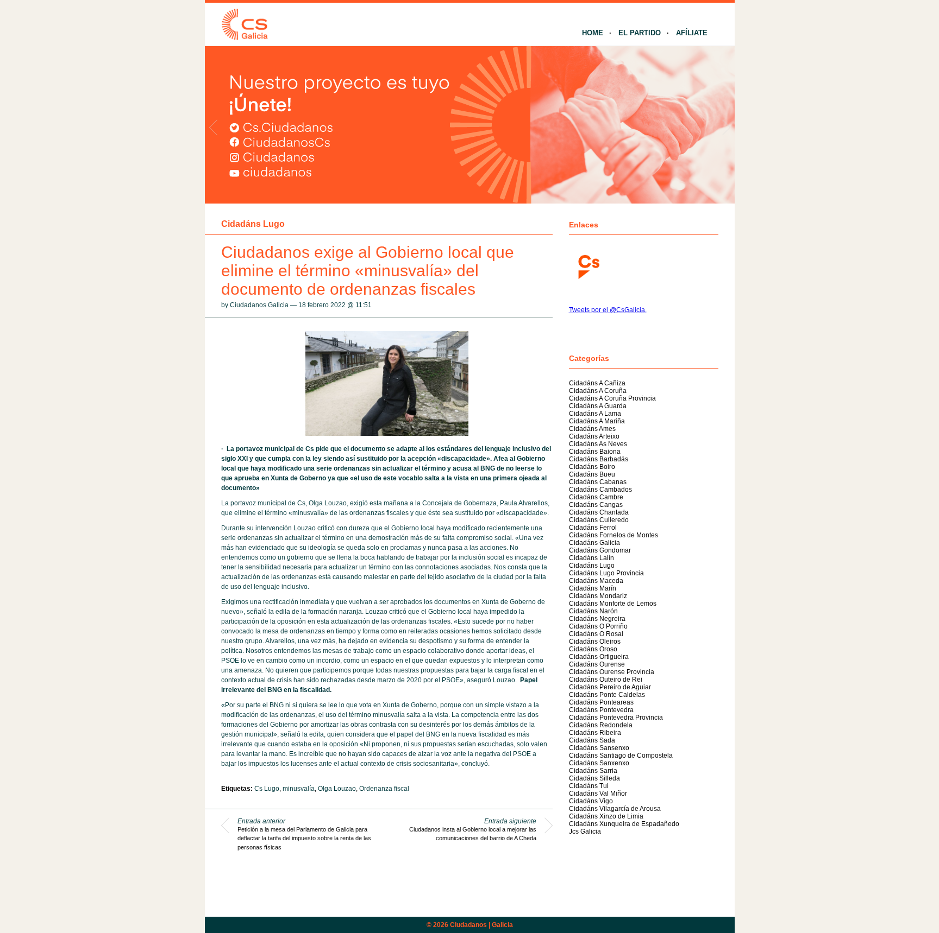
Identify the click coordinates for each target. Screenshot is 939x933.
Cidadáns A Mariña (597, 421)
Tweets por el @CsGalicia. (608, 310)
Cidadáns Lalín (591, 558)
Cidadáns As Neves (598, 444)
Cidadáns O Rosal (596, 634)
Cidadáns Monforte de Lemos (612, 603)
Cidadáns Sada (592, 740)
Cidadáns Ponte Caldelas (607, 695)
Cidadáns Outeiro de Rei (605, 679)
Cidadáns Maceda (596, 581)
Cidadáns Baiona (595, 451)
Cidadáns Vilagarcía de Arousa (615, 809)
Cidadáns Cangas (596, 505)
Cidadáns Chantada (599, 512)
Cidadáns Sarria (593, 771)
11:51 (363, 305)
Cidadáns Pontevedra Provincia (616, 717)
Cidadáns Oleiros (595, 641)
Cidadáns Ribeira (595, 733)
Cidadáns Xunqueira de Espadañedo (624, 824)
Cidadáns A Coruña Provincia (612, 398)
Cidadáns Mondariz (598, 596)
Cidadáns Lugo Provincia (606, 573)
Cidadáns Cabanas (598, 482)
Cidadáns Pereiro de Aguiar (610, 687)
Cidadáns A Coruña (598, 391)
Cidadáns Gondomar (600, 550)
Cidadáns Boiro (592, 467)
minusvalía (299, 788)
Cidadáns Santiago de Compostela (621, 755)
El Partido (639, 33)
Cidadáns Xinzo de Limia (606, 816)
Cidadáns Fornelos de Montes (613, 535)
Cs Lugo (266, 788)
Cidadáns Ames (592, 429)
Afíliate (692, 33)
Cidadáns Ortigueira (599, 657)
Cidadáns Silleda (594, 778)
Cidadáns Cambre (596, 497)
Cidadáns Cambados (600, 489)
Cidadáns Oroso (593, 649)
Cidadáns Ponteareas (601, 702)
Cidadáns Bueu (592, 474)
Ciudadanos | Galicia (481, 925)
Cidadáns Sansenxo (599, 748)
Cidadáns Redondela (601, 725)
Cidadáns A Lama (595, 413)
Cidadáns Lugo (253, 224)
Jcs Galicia (585, 831)
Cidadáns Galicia (594, 543)
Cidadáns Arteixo (594, 436)
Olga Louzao (337, 788)
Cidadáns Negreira (597, 619)
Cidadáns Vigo (591, 801)
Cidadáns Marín (592, 588)
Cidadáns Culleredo (599, 520)
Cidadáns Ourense (597, 664)
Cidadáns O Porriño (598, 626)
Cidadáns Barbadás (598, 459)
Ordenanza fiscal (384, 788)
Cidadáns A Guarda (598, 406)
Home (592, 33)
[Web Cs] (588, 265)
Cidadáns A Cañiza (597, 383)
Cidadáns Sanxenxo (599, 763)
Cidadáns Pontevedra (601, 710)
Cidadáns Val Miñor (598, 793)
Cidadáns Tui (589, 786)
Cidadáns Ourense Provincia (611, 672)
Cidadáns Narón (593, 611)
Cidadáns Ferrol (593, 527)
